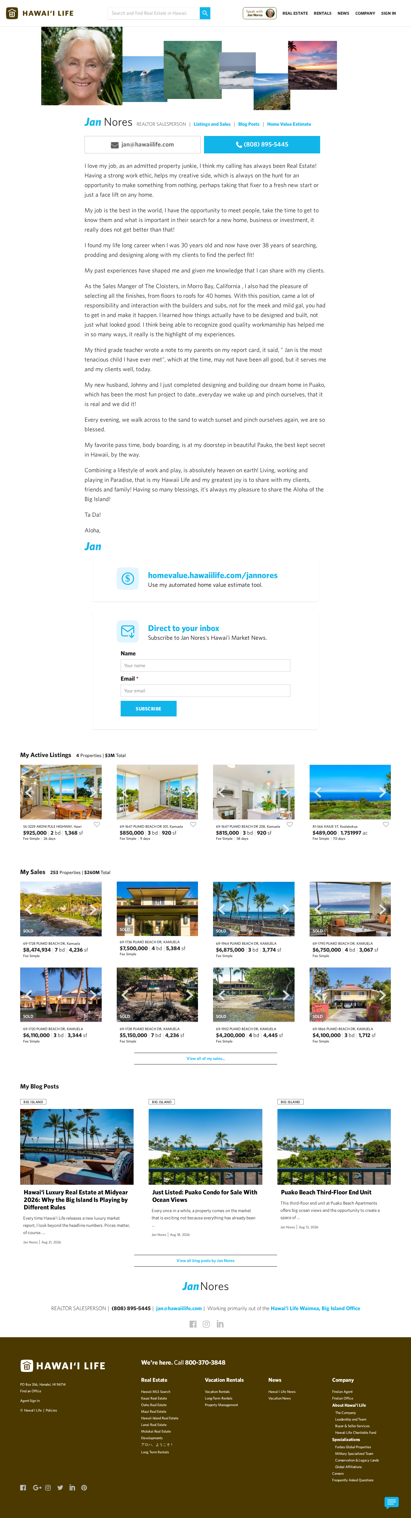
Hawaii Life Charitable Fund (355, 1432)
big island (33, 1102)
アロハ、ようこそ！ (157, 1444)
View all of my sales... (206, 1058)
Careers (338, 1473)
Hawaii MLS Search (155, 1391)
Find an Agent (342, 1391)
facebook (192, 1323)
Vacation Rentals (217, 1391)
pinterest (84, 1487)
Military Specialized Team (354, 1453)
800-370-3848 (205, 1362)
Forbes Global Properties (353, 1447)
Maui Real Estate (153, 1411)
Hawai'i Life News (281, 1391)
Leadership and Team (350, 1419)
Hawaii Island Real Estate (159, 1418)
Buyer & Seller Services (352, 1426)
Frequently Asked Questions (352, 1480)
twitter (60, 1487)
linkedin (219, 1322)
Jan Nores (30, 1242)
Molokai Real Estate (156, 1431)
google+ (36, 1487)
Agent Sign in (30, 1400)
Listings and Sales (212, 124)
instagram (205, 1323)
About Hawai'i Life (349, 1405)
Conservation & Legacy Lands (357, 1460)
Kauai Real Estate (154, 1398)
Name (128, 653)
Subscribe (149, 708)
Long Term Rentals (154, 1452)
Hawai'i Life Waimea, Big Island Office (315, 1308)
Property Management (221, 1405)
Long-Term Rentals (218, 1398)
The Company (345, 1412)
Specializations (346, 1439)
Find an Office (30, 1391)
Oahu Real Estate (153, 1405)
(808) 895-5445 (266, 144)
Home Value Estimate (289, 124)
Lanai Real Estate (153, 1424)
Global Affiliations (348, 1466)
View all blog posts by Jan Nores (205, 1260)
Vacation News (279, 1398)
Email (130, 678)
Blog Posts (248, 124)
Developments (151, 1438)
